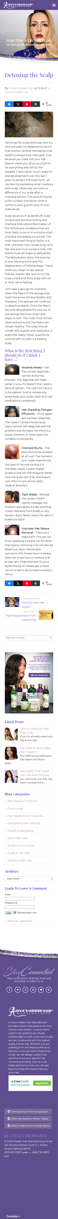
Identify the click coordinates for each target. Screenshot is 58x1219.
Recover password (20, 921)
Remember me (26, 912)
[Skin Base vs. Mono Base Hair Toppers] (11, 758)
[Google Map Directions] (49, 989)
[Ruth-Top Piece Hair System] (12, 606)
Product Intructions (21, 845)
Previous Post (31, 598)
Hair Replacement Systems (25, 815)
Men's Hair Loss (17, 838)
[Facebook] (9, 989)
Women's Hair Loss (16, 92)
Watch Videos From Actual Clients (30, 1125)
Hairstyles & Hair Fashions (24, 823)
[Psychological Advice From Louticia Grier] (46, 619)
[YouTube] (41, 989)
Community (15, 808)
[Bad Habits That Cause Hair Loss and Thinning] (11, 782)
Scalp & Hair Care (19, 853)
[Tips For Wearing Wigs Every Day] (11, 739)
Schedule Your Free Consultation (29, 1111)
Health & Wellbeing (20, 830)
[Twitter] (18, 989)
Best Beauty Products (22, 801)
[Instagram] (25, 989)
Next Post (30, 611)
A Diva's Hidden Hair (21, 88)
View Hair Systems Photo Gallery (29, 1118)
